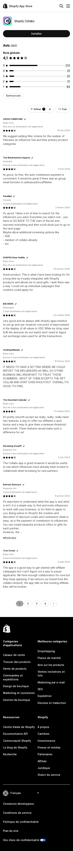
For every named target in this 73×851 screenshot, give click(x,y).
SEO (40, 689)
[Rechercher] (61, 6)
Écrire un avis (13, 95)
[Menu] (68, 6)
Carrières (43, 733)
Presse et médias (49, 747)
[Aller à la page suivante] (53, 603)
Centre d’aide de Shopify (19, 727)
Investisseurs (46, 740)
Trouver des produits (17, 661)
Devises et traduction (52, 702)
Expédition (44, 696)
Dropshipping (46, 651)
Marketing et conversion (19, 692)
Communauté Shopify (17, 740)
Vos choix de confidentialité (21, 840)
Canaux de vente (14, 654)
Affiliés (42, 761)
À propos (43, 727)
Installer (36, 33)
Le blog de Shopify (15, 747)
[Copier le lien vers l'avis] (24, 119)
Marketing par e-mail (51, 682)
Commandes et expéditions (13, 677)
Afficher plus (9, 537)
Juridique (44, 768)
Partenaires (45, 754)
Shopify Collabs (24, 21)
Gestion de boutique (16, 699)
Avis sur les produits (51, 664)
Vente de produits (15, 668)
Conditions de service (17, 812)
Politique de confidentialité (21, 821)
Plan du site (10, 830)
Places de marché (49, 658)
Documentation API (15, 733)
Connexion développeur (18, 803)
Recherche (10, 754)
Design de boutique (16, 686)
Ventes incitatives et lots (51, 673)
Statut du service (49, 774)
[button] (50, 109)
